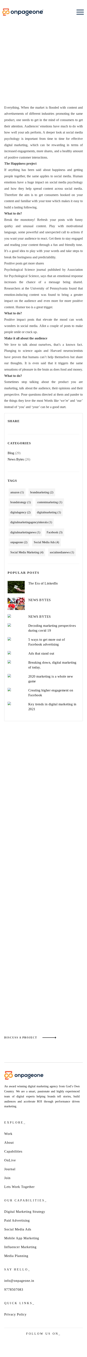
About (9, 1142)
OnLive (10, 1160)
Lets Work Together (19, 1187)
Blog (11, 453)
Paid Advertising (17, 1220)
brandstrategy (20, 502)
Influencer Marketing (20, 1247)
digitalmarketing (49, 512)
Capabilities (13, 1151)
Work (8, 1134)
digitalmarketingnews (25, 532)
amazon (17, 492)
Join (7, 1178)
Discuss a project (20, 1037)
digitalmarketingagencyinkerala (31, 522)
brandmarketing (41, 492)
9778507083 (13, 1289)
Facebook (55, 532)
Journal (9, 1169)
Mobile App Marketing (21, 1238)
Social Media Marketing (27, 552)
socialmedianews (62, 552)
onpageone (18, 542)
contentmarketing (49, 502)
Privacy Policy (15, 1314)
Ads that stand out (41, 653)
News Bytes (16, 459)
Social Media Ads (46, 542)
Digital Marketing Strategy (24, 1211)
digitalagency (20, 512)
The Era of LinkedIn (43, 583)
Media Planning (16, 1256)
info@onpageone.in (19, 1280)
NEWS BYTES (39, 600)
